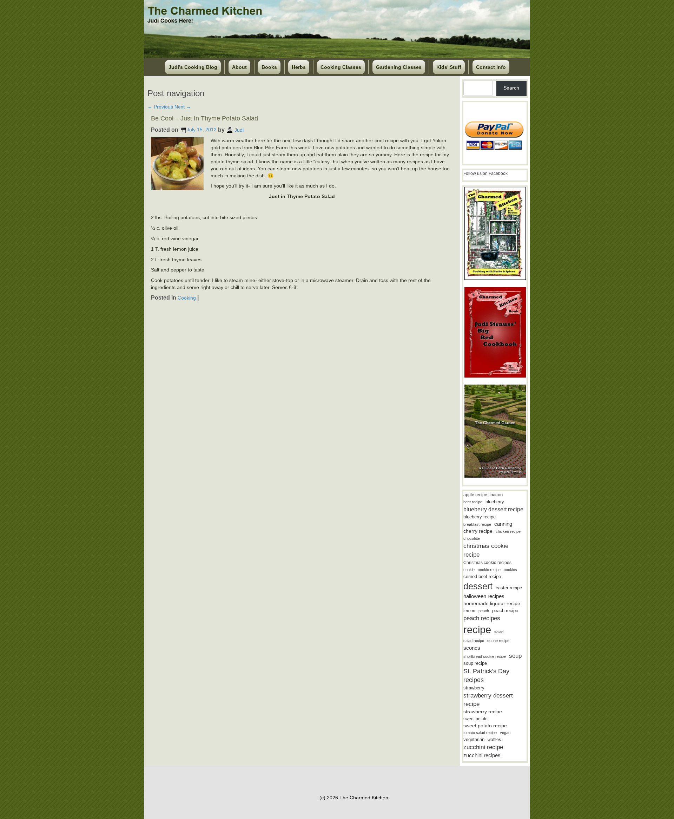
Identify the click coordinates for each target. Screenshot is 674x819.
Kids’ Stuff (448, 67)
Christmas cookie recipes (487, 562)
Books (269, 67)
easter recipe (509, 587)
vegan (505, 732)
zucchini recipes (482, 755)
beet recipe (472, 502)
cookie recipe (489, 570)
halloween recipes (483, 596)
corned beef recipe (482, 576)
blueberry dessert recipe (493, 509)
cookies (510, 570)
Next (182, 107)
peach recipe (505, 610)
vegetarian (473, 739)
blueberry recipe (479, 516)
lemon (469, 610)
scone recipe (498, 640)
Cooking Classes (341, 67)
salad (498, 632)
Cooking (187, 298)
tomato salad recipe (480, 732)
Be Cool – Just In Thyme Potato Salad (204, 118)
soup (515, 656)
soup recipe (475, 663)
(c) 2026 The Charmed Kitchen (353, 797)
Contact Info (491, 67)
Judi (239, 129)
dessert (478, 586)
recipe (477, 629)
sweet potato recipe (485, 725)
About (239, 67)
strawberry (473, 687)
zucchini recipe (483, 747)
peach (483, 611)
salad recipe (473, 640)
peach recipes (481, 618)
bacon (496, 494)
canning (503, 524)
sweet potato (475, 718)
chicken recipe (508, 531)
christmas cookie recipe (485, 550)
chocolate (471, 538)
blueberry (494, 501)
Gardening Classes (399, 67)
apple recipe (475, 494)
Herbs (299, 67)
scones (471, 648)
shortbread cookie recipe (484, 656)
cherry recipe (478, 531)
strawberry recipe (482, 711)
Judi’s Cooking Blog (192, 67)
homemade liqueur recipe (491, 603)
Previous (160, 107)
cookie (469, 570)
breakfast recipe (477, 524)
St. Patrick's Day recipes (486, 675)
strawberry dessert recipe (488, 699)
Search (511, 88)
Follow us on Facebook (485, 173)
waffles (494, 739)
